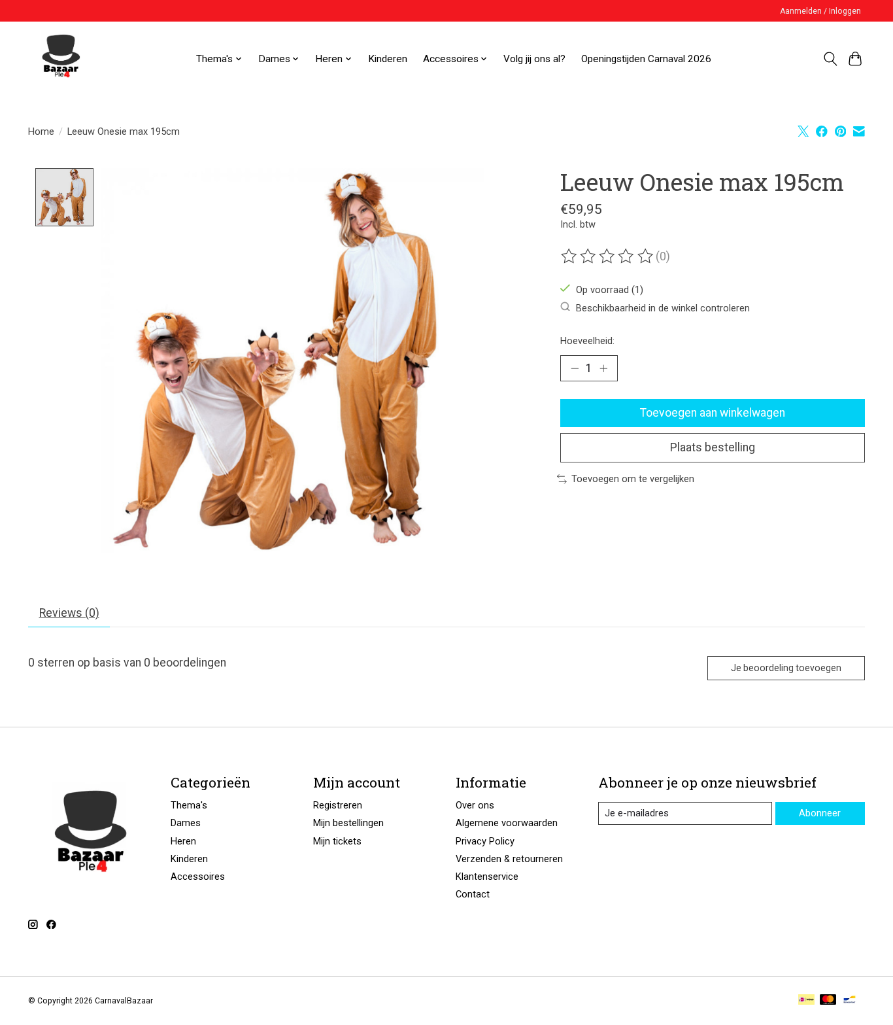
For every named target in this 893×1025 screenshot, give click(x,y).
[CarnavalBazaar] (60, 59)
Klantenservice (487, 876)
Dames (186, 823)
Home (41, 131)
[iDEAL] (806, 1000)
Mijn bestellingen (348, 823)
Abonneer (820, 813)
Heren (183, 841)
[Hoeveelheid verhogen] (603, 368)
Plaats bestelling (712, 447)
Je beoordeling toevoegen (786, 668)
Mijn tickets (337, 841)
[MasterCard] (828, 1000)
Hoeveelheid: (587, 341)
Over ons (475, 805)
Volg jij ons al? (534, 59)
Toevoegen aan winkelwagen (712, 412)
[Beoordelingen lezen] (608, 256)
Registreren (337, 805)
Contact (473, 894)
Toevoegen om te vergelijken (632, 479)
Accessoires (198, 876)
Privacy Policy (485, 841)
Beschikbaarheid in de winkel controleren (663, 307)
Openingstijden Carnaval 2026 (646, 59)
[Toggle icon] (829, 59)
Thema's (189, 805)
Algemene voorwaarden (507, 823)
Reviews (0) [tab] (69, 612)
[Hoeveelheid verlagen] (574, 368)
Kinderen (387, 59)
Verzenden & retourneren (509, 859)
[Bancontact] (849, 1000)
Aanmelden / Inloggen (820, 11)
